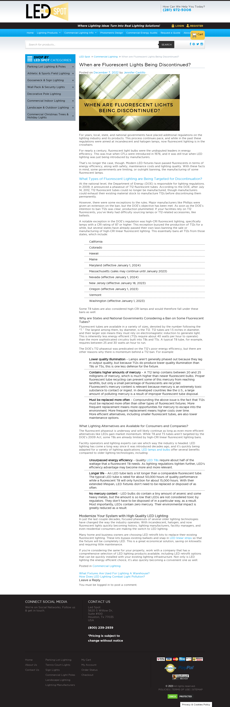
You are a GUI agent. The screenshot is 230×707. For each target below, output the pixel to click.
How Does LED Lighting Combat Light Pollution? (112, 576)
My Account (88, 664)
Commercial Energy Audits (141, 32)
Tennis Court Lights (57, 664)
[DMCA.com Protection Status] (180, 695)
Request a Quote (170, 32)
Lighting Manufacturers (60, 684)
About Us (31, 664)
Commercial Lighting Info (78, 32)
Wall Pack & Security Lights (50, 87)
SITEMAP (197, 689)
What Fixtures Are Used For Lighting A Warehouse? (114, 573)
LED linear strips (181, 537)
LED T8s (153, 460)
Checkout (87, 674)
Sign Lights (52, 669)
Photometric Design (111, 32)
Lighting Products (47, 32)
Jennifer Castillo (134, 72)
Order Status (89, 669)
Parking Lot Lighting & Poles (50, 66)
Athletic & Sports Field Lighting (50, 73)
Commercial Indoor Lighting (50, 100)
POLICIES (164, 689)
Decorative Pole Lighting (44, 93)
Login (179, 25)
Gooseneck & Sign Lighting (50, 80)
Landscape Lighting (57, 679)
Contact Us (32, 669)
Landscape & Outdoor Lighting (50, 107)
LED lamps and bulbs (156, 449)
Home (30, 32)
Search (167, 44)
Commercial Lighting (107, 565)
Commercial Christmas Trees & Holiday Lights (50, 116)
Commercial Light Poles (60, 674)
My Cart (86, 659)
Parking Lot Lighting (58, 659)
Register (196, 25)
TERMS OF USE (181, 689)
